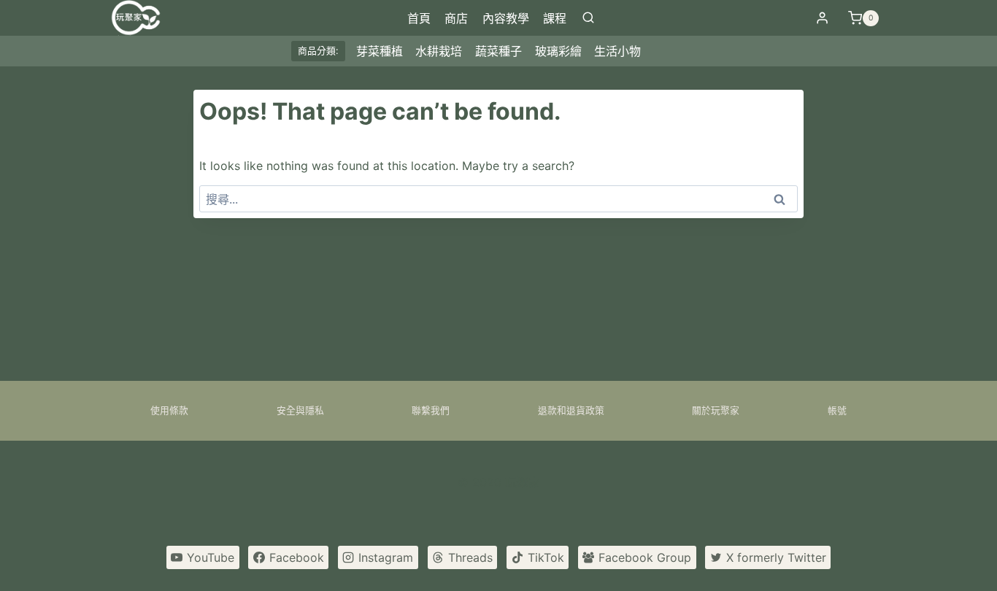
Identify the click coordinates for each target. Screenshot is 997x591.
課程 (554, 18)
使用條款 (169, 410)
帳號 (837, 410)
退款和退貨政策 (571, 410)
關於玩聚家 (715, 410)
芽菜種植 (379, 51)
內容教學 (505, 18)
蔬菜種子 (498, 51)
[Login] (822, 18)
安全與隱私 (300, 410)
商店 (456, 18)
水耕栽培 (438, 51)
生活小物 (617, 51)
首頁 (419, 18)
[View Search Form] (588, 18)
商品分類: (318, 50)
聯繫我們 (431, 410)
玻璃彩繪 (558, 51)
